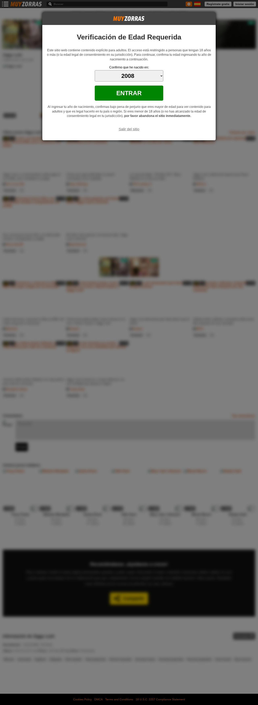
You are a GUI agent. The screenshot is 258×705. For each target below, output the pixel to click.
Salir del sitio (129, 129)
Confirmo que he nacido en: (129, 67)
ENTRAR (129, 93)
